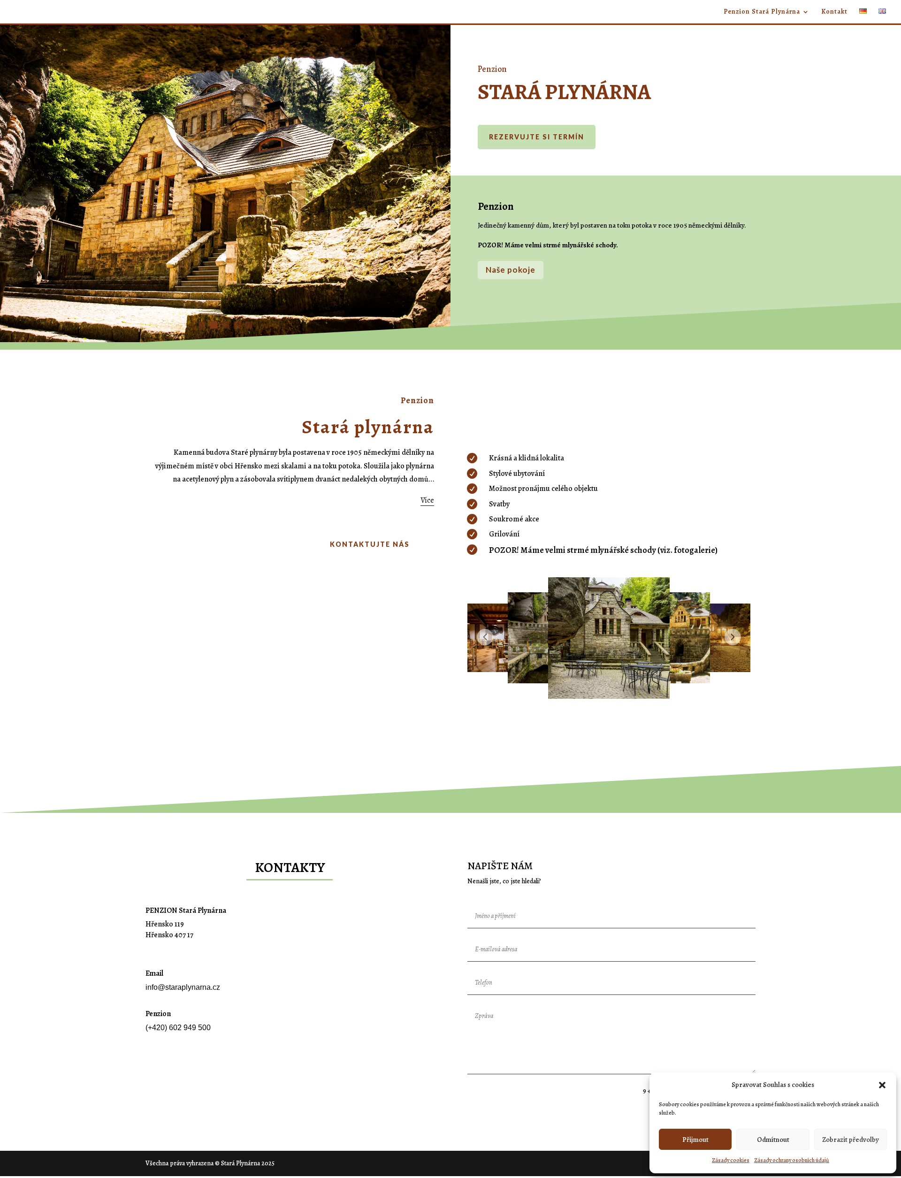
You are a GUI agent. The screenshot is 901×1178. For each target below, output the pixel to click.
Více (427, 500)
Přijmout (695, 1139)
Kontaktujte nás (370, 544)
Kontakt (834, 12)
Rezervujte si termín (536, 137)
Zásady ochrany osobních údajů (791, 1160)
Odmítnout (773, 1139)
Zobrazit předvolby (850, 1139)
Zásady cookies (730, 1160)
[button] (882, 1085)
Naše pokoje (510, 270)
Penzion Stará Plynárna (762, 12)
